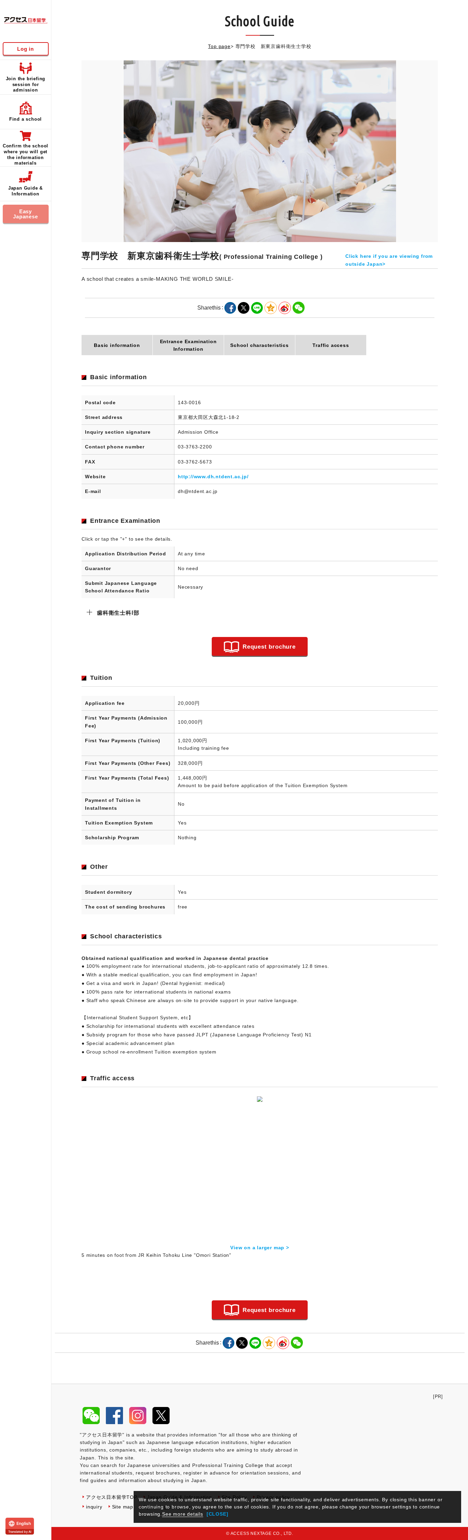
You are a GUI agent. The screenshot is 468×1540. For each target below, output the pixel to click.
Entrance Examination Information (188, 345)
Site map (122, 1506)
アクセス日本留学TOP (111, 1497)
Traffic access (330, 345)
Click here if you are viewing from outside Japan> (389, 259)
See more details (182, 1514)
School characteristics (259, 345)
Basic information (117, 345)
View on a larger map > (259, 1247)
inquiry (94, 1506)
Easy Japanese (25, 213)
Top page (219, 46)
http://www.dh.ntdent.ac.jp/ (213, 476)
